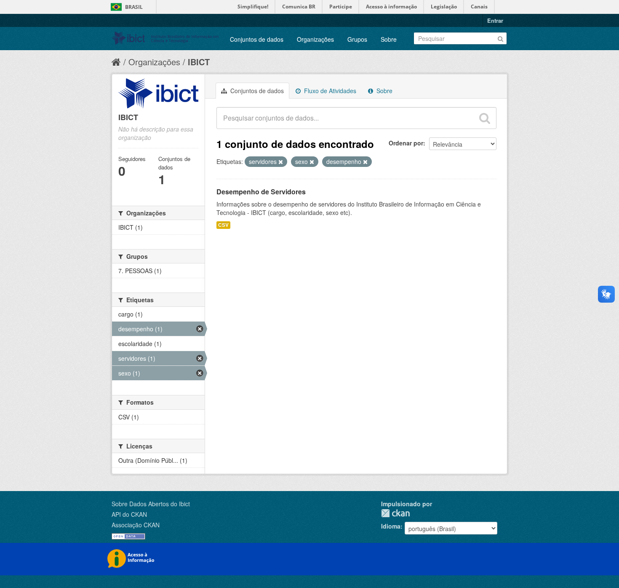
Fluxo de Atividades (329, 90)
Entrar (495, 20)
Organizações (315, 39)
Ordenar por (406, 143)
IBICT (199, 62)
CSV (223, 224)
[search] (484, 118)
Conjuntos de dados (256, 39)
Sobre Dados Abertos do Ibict (151, 503)
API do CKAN (129, 514)
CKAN (395, 513)
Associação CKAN (136, 525)
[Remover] (280, 161)
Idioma (390, 526)
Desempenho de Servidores (261, 191)
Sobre (389, 39)
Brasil (134, 7)
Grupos (357, 39)
